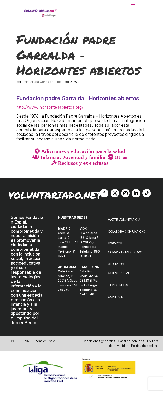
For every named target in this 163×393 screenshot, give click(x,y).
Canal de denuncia (131, 341)
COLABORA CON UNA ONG (127, 231)
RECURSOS (116, 264)
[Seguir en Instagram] (125, 193)
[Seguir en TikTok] (146, 193)
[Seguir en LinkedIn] (136, 193)
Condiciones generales (99, 341)
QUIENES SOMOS (120, 273)
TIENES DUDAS (118, 285)
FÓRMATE (115, 243)
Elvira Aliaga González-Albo (41, 81)
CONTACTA (116, 297)
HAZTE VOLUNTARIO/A (124, 219)
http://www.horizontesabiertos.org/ (49, 107)
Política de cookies (144, 345)
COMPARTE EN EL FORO (125, 252)
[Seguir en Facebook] (104, 193)
